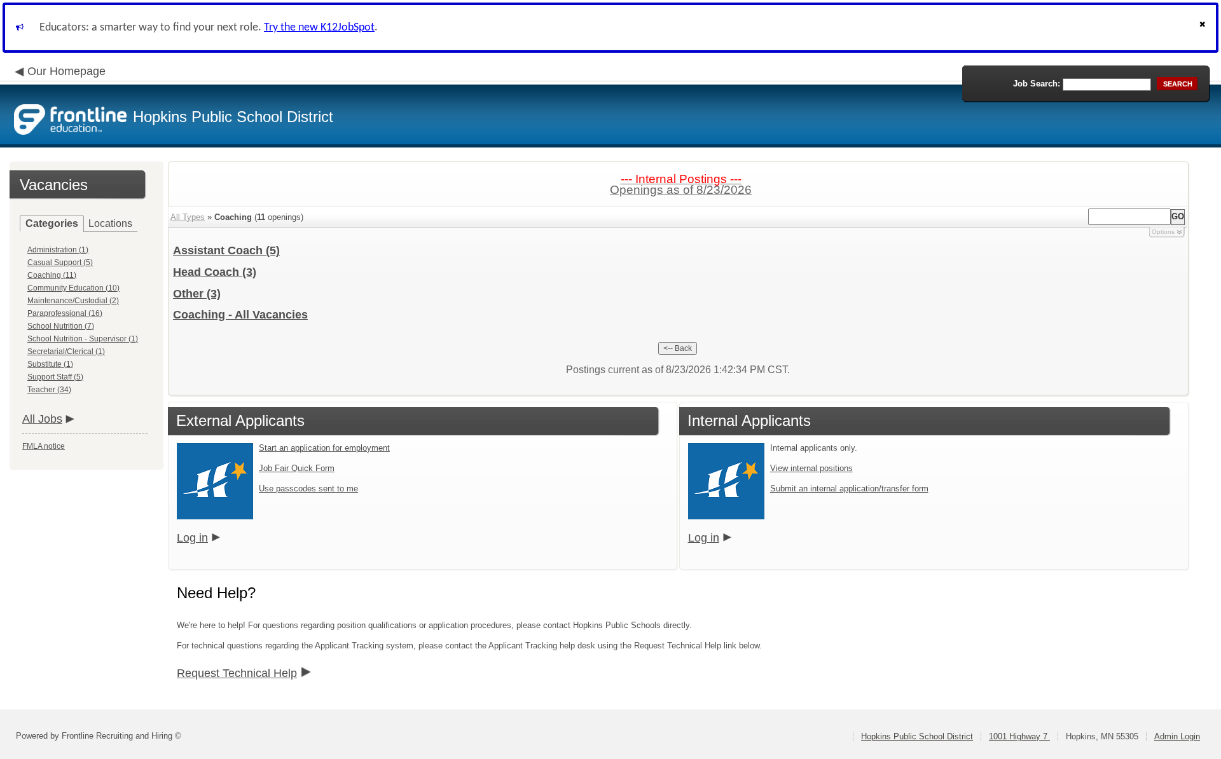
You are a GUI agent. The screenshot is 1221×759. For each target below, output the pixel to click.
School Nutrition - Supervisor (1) (82, 338)
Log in (192, 538)
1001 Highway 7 (1019, 736)
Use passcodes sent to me (308, 488)
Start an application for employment (324, 448)
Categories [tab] (51, 223)
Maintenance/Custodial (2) (73, 300)
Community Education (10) (73, 288)
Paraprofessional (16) (64, 313)
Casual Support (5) (60, 262)
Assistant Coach (226, 250)
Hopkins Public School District (917, 736)
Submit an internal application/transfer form (849, 488)
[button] (1203, 27)
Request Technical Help (237, 673)
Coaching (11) (51, 275)
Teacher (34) (49, 389)
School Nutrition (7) (60, 326)
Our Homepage (66, 71)
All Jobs (42, 419)
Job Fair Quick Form (297, 468)
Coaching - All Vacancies (240, 314)
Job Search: (1036, 83)
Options (1163, 231)
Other (197, 293)
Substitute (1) (50, 364)
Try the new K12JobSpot (319, 28)
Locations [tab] (110, 223)
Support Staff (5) (55, 377)
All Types (187, 217)
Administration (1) (57, 249)
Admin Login (1177, 736)
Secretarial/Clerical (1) (66, 351)
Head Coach (214, 272)
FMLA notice (43, 446)
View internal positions (811, 468)
